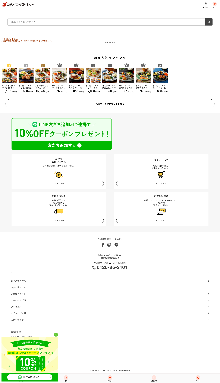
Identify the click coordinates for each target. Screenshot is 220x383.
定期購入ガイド (18, 293)
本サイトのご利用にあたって (22, 336)
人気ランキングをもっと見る (110, 103)
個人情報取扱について (20, 346)
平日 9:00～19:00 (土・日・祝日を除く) (111, 265)
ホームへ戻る (110, 42)
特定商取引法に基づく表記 (22, 351)
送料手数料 (16, 306)
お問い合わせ (17, 319)
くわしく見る (59, 183)
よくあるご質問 (18, 313)
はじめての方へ (18, 280)
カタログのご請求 (19, 300)
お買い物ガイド (18, 287)
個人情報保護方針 (18, 341)
